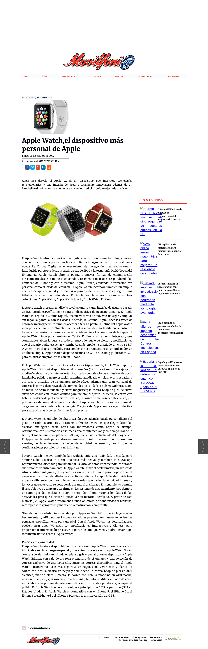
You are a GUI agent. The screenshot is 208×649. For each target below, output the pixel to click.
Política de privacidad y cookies (133, 639)
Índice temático (122, 637)
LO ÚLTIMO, (29, 97)
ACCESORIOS (95, 76)
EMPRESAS (118, 76)
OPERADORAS (174, 76)
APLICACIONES (68, 76)
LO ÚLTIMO (43, 76)
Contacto (106, 637)
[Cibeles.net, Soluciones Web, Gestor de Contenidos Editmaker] (173, 638)
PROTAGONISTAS (144, 76)
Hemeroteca (156, 637)
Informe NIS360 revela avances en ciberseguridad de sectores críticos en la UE (170, 216)
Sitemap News (139, 637)
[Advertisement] (79, 610)
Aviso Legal (157, 639)
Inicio (26, 76)
